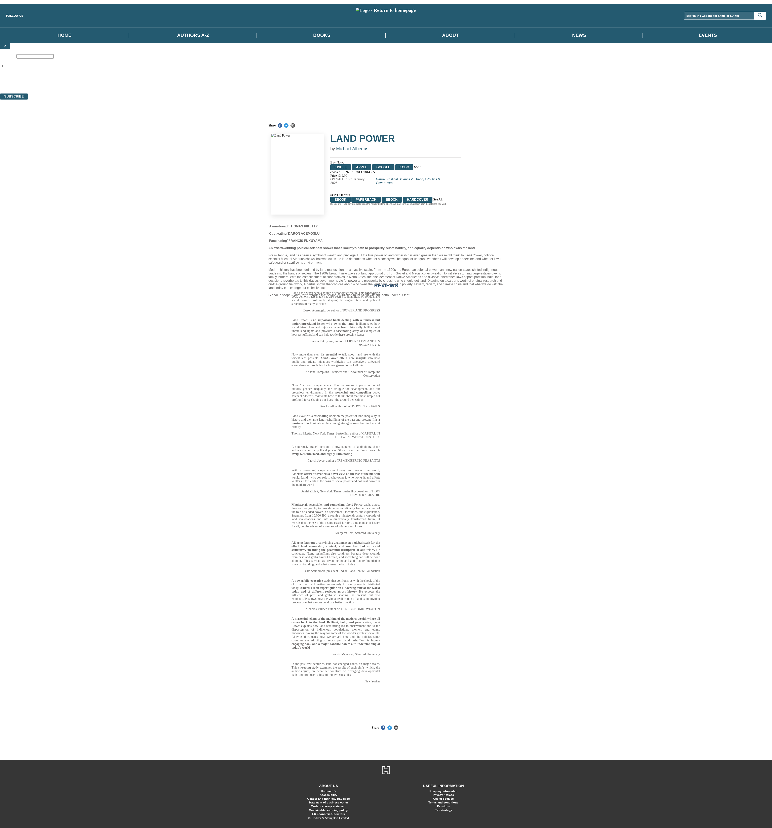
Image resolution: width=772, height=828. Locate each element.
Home (64, 35)
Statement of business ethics (328, 802)
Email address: (10, 61)
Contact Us (328, 791)
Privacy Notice (79, 84)
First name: (8, 56)
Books (321, 35)
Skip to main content (13, 1)
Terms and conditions (443, 802)
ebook (392, 199)
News (579, 35)
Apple (361, 167)
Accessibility (328, 794)
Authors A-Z (193, 35)
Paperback (366, 199)
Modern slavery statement (328, 806)
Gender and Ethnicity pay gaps (328, 798)
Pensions (443, 806)
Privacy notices (443, 794)
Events (708, 35)
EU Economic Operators (328, 814)
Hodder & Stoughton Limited (46, 77)
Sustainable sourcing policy (328, 810)
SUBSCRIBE (14, 96)
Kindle (341, 167)
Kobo (404, 167)
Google (383, 167)
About (450, 35)
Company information (443, 791)
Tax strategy (443, 810)
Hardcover (417, 199)
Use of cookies (443, 798)
